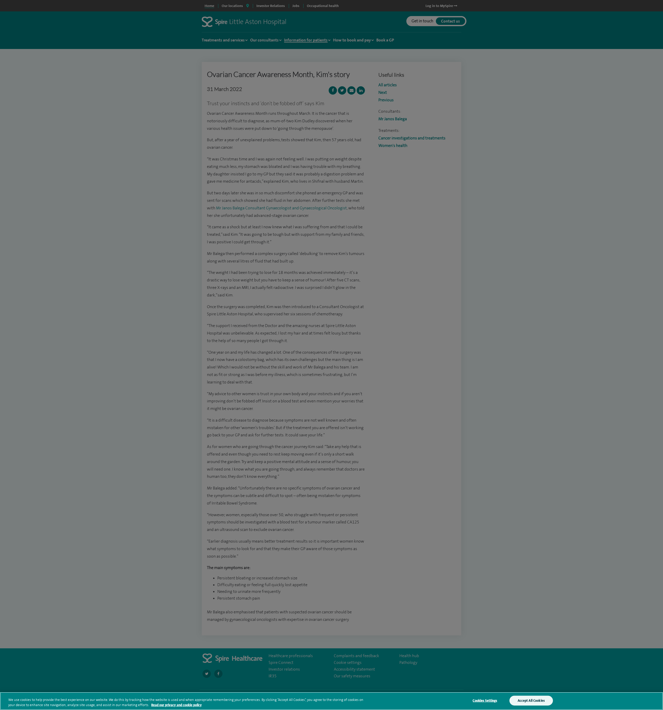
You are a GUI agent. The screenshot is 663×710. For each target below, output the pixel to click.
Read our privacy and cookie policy (176, 705)
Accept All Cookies (531, 700)
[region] (331, 701)
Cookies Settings (485, 700)
